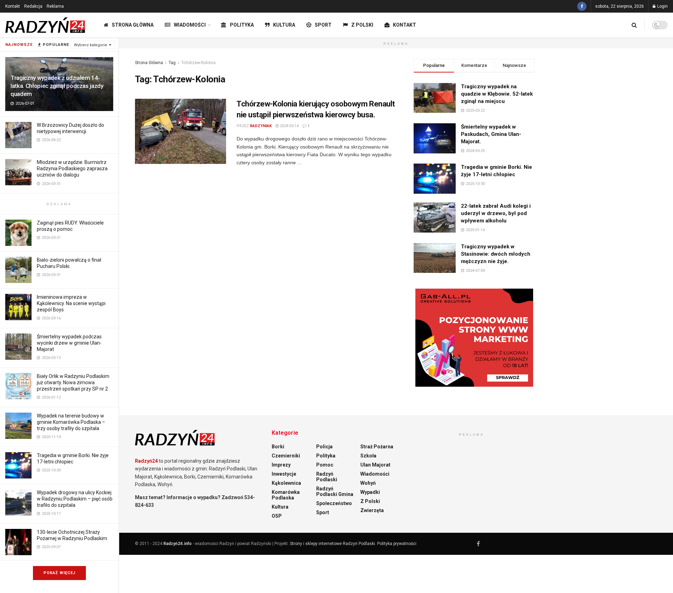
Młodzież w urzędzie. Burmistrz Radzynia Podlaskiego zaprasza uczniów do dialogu (72, 168)
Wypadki (370, 492)
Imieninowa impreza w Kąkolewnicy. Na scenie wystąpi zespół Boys (71, 303)
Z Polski (362, 25)
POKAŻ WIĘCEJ (59, 573)
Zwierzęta (372, 510)
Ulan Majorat (375, 465)
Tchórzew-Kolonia (198, 62)
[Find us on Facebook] (581, 6)
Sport (323, 25)
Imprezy (281, 465)
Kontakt (12, 6)
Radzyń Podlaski (326, 476)
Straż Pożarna (376, 446)
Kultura (284, 25)
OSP (277, 516)
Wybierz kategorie (90, 45)
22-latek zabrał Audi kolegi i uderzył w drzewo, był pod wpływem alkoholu (496, 213)
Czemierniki (286, 455)
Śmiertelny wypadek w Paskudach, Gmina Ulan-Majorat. (491, 134)
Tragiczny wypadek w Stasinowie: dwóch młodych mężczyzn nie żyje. (495, 253)
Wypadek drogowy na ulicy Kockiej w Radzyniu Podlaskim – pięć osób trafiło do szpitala (75, 499)
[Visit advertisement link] (474, 338)
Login (662, 6)
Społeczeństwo (334, 503)
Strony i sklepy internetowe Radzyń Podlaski (332, 543)
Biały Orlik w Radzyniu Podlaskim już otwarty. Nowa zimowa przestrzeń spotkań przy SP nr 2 (73, 382)
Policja (324, 446)
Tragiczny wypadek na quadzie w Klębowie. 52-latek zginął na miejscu (497, 93)
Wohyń (368, 483)
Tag (172, 62)
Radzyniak (261, 126)
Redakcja (33, 6)
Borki (278, 446)
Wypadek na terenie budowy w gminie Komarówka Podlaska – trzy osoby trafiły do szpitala (71, 422)
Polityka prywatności (396, 543)
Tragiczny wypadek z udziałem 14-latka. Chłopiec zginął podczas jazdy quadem (57, 85)
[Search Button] (634, 25)
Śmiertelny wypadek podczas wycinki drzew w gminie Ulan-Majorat (69, 343)
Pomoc (324, 465)
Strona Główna (133, 25)
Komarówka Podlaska (286, 495)
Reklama (55, 6)
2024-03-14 (289, 126)
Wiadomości (190, 25)
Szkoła (368, 455)
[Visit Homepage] (45, 25)
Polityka (242, 25)
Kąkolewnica (286, 483)
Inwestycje (284, 474)
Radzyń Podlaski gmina (334, 491)
